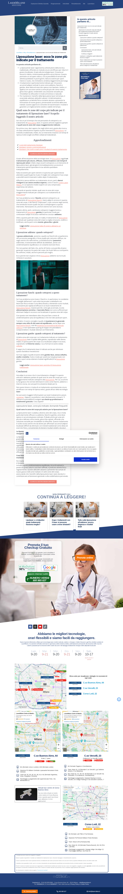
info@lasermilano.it (85, 882)
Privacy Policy (75, 884)
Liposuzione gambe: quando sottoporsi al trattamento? (91, 44)
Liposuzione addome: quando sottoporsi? (91, 37)
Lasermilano (90, 3)
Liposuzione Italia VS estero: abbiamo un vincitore (40, 227)
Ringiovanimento (55, 3)
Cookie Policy (85, 884)
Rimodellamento (76, 3)
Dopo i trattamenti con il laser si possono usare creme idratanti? (91, 60)
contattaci (20, 397)
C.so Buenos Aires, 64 (93, 682)
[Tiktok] (45, 627)
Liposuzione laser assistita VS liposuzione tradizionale (40, 366)
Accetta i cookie (85, 459)
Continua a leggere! (86, 54)
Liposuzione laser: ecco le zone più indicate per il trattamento (89, 26)
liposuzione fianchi (35, 200)
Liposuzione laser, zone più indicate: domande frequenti (91, 50)
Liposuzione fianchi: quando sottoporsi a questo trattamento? (91, 40)
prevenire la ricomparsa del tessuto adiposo (40, 326)
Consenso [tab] (36, 439)
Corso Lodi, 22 (90, 693)
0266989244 (40, 884)
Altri (84, 3)
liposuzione (32, 123)
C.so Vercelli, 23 (90, 688)
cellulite (19, 346)
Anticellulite (66, 3)
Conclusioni (83, 47)
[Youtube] (40, 627)
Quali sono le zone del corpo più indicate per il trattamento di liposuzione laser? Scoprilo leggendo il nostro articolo (90, 31)
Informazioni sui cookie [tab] (86, 439)
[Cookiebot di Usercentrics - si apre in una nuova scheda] (90, 433)
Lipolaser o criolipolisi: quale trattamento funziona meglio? (91, 56)
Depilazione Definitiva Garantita (39, 3)
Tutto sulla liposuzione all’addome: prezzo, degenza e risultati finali (89, 64)
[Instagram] (35, 627)
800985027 (53, 884)
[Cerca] (65, 48)
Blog (25, 52)
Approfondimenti (83, 35)
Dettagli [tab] (61, 439)
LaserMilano (19, 52)
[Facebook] (30, 627)
